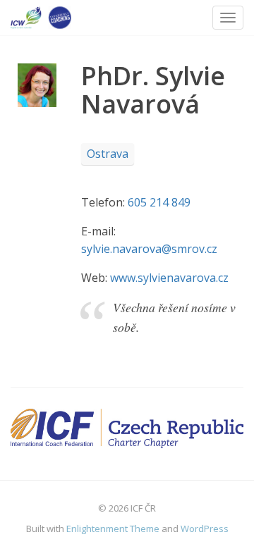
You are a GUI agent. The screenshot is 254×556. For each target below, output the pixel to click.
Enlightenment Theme (112, 528)
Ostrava (107, 153)
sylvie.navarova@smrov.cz (149, 249)
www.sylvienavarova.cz (169, 277)
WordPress (205, 528)
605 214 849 (159, 202)
